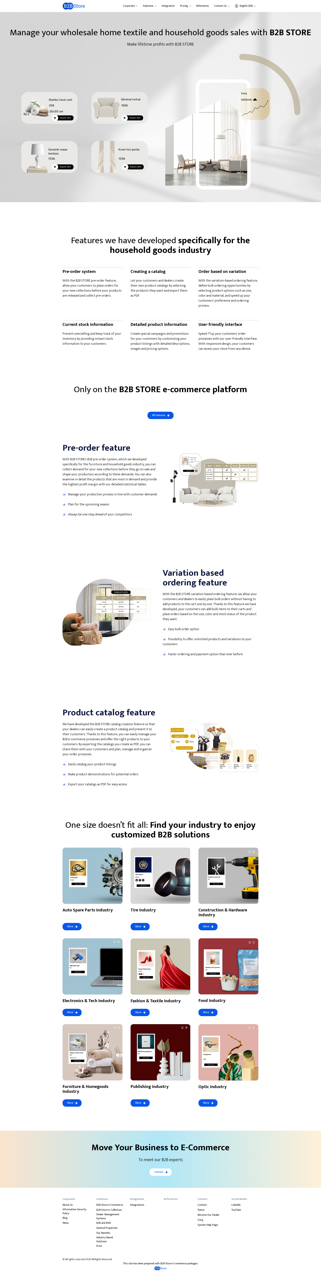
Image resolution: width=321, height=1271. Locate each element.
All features (158, 415)
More (70, 926)
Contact (158, 1172)
